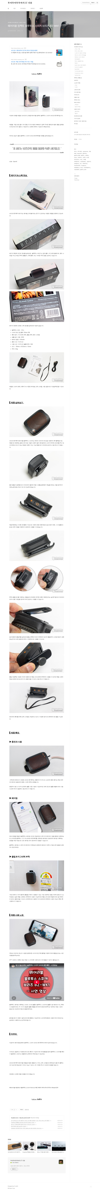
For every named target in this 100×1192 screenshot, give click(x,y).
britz (81, 159)
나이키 (76, 87)
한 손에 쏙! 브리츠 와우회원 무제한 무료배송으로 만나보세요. (28, 64)
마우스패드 (80, 151)
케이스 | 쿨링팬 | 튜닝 (79, 61)
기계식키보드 (85, 163)
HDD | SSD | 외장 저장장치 (80, 65)
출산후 (76, 113)
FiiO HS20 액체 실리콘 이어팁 (18, 1126)
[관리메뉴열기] (97, 3)
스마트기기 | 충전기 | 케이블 (80, 53)
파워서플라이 (77, 59)
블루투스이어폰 (77, 155)
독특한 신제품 (77, 77)
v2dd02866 (83, 161)
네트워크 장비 (77, 75)
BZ (80, 163)
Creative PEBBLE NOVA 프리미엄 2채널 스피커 (22, 1122)
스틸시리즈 (89, 161)
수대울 (84, 159)
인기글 (80, 139)
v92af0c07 (83, 165)
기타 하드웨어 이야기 (79, 71)
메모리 (76, 63)
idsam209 (79, 153)
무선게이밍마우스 (87, 167)
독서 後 (76, 123)
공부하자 (76, 80)
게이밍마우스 (76, 163)
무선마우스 (80, 157)
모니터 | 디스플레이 (79, 67)
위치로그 (33, 8)
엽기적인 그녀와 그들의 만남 (80, 121)
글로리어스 (85, 153)
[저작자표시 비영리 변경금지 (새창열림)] (27, 1109)
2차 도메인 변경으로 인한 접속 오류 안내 (82, 134)
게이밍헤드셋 (76, 167)
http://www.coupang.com (17, 59)
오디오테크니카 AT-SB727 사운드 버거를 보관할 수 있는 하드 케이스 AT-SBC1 (30, 1120)
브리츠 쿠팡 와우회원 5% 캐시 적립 (22, 62)
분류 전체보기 (77, 44)
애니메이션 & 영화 (78, 116)
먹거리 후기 (76, 94)
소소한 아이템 (77, 83)
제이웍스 (87, 155)
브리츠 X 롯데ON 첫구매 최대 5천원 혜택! (24, 50)
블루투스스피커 (83, 169)
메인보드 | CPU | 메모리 (80, 57)
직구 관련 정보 (77, 92)
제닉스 (75, 151)
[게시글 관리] (16, 1110)
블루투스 (83, 155)
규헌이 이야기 (77, 109)
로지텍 (84, 157)
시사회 (87, 157)
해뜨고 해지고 (77, 102)
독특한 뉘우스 (77, 100)
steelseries (85, 151)
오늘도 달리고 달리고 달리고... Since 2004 (20, 1166)
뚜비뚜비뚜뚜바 (77, 165)
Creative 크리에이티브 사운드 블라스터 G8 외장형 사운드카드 (26, 1128)
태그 (15, 8)
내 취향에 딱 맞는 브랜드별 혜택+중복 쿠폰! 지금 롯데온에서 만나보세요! (31, 52)
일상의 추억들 (77, 106)
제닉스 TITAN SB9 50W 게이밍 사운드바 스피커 (23, 1124)
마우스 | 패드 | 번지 (78, 51)
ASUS (75, 157)
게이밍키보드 (76, 161)
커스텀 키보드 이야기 (79, 73)
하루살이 (76, 104)
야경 (90, 151)
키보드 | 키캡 (77, 49)
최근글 (75, 139)
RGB (75, 153)
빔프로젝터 (77, 69)
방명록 (41, 8)
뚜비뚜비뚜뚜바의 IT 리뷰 (20, 3)
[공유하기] (14, 1110)
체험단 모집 (76, 97)
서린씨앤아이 (76, 169)
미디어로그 (23, 8)
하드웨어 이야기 (14, 1117)
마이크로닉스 (76, 159)
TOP (91, 1187)
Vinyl (76, 85)
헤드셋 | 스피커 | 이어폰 (25, 1117)
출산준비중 (77, 111)
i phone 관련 (77, 89)
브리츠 (81, 167)
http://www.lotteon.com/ (17, 48)
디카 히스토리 (77, 118)
